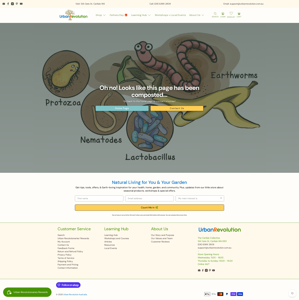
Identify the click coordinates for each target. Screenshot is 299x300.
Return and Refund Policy (70, 251)
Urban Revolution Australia (75, 294)
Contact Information (68, 267)
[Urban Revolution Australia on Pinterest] (16, 3)
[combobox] (199, 198)
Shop (99, 15)
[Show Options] (221, 198)
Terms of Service (66, 258)
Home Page (122, 108)
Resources (109, 244)
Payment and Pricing (68, 264)
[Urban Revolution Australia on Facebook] (8, 3)
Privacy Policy (64, 254)
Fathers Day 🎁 (119, 15)
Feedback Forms (66, 248)
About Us (194, 15)
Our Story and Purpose (162, 235)
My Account (64, 241)
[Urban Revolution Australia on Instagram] (12, 3)
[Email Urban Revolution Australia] (3, 3)
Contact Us (177, 108)
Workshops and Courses (116, 238)
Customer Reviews (160, 241)
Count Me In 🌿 (149, 207)
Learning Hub (139, 15)
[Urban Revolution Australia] (73, 15)
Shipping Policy (65, 261)
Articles (108, 241)
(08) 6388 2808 (206, 244)
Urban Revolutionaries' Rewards (73, 238)
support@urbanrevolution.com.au (214, 247)
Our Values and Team (162, 238)
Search (61, 235)
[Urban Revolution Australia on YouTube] (21, 3)
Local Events (110, 248)
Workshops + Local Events (170, 15)
